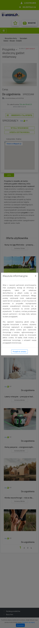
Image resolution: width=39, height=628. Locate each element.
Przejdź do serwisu (19, 351)
